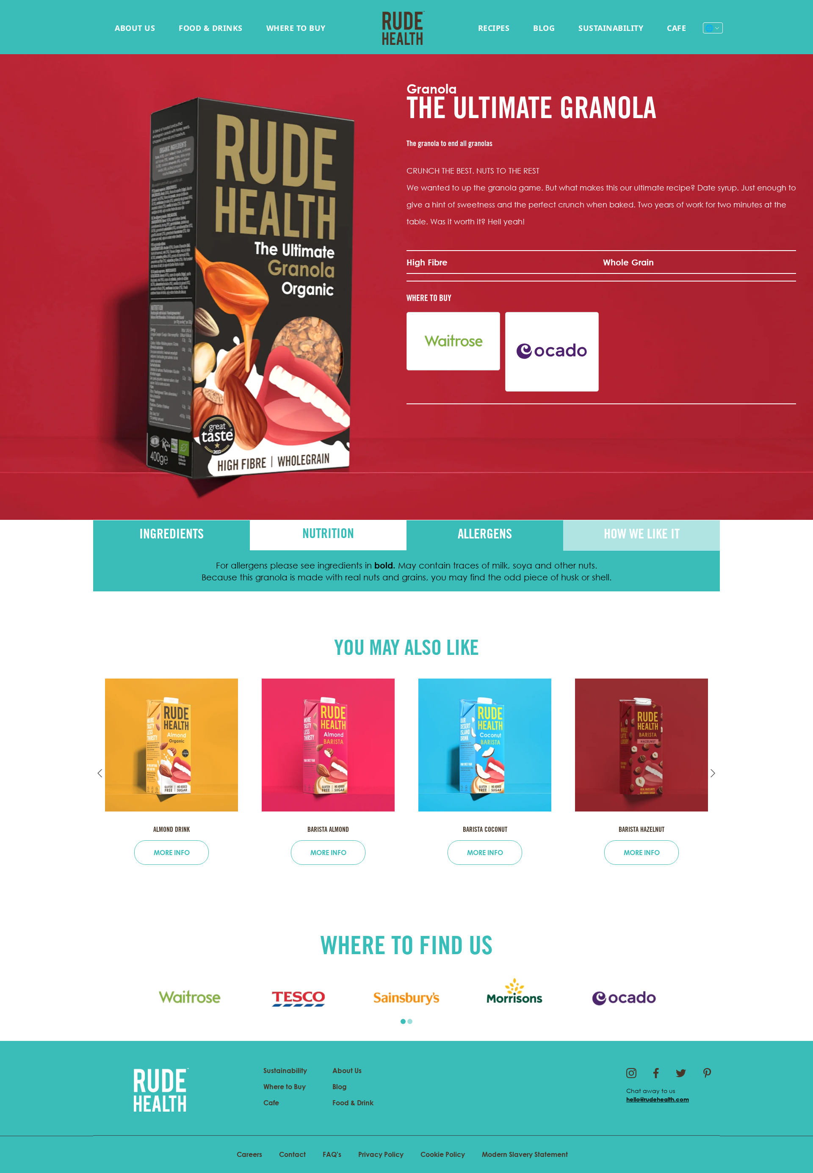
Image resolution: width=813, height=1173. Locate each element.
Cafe (676, 28)
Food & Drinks (211, 28)
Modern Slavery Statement (525, 1154)
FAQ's (332, 1154)
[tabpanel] (190, 998)
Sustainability (610, 28)
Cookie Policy (442, 1154)
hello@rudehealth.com (657, 1099)
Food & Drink (352, 1102)
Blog (544, 28)
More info (172, 852)
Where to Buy (296, 28)
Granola (431, 89)
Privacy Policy (381, 1154)
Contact (292, 1154)
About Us (135, 28)
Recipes (494, 28)
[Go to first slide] (713, 773)
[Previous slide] (100, 773)
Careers (249, 1154)
